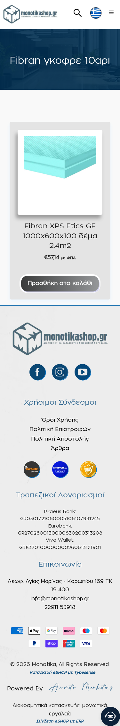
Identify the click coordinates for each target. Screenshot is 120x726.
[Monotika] (30, 14)
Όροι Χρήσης (60, 420)
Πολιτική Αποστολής (60, 439)
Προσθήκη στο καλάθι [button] (60, 283)
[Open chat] (110, 716)
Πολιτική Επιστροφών (60, 429)
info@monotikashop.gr (60, 598)
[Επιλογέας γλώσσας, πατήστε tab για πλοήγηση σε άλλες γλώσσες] (96, 13)
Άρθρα (60, 448)
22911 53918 (60, 607)
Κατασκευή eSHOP (48, 672)
